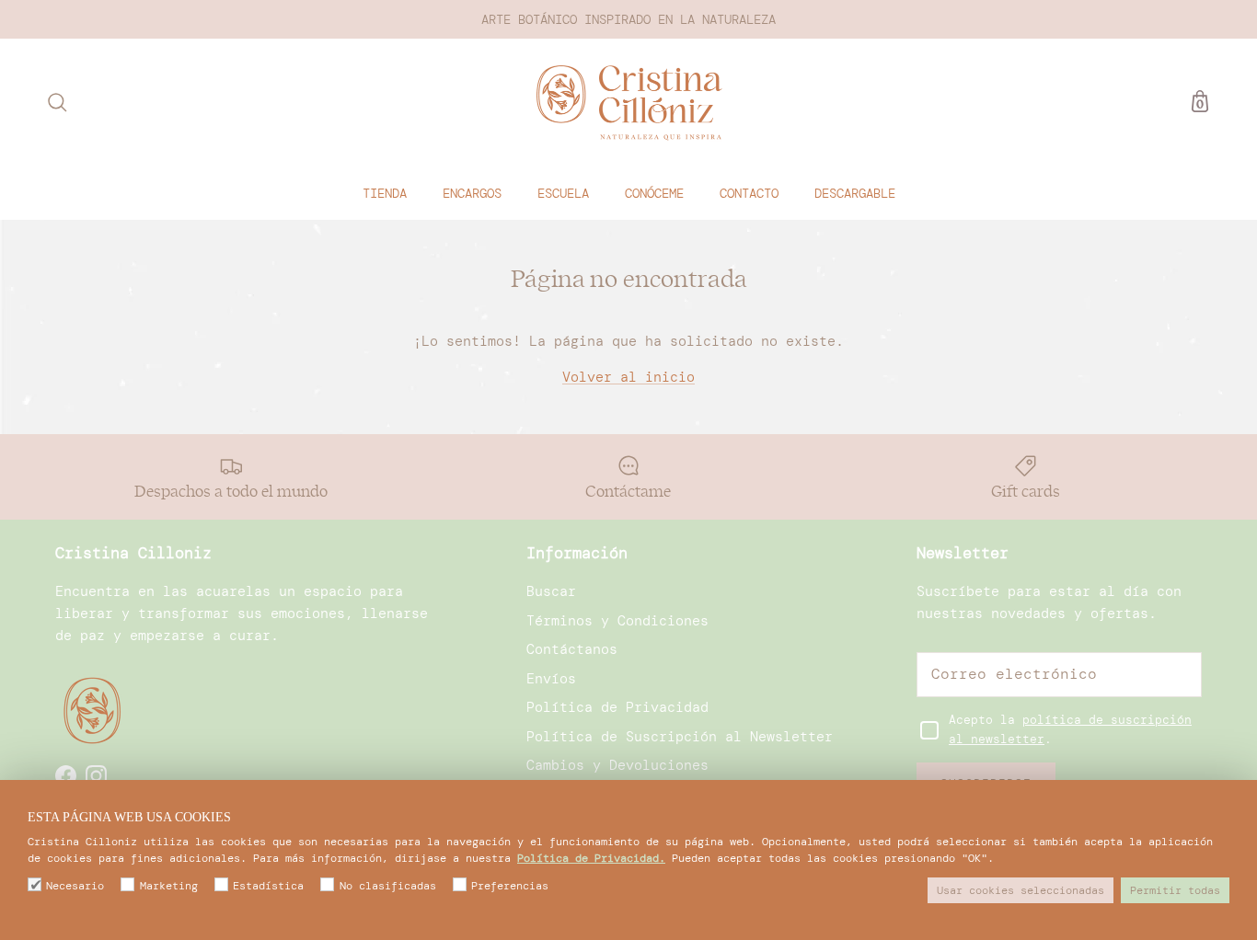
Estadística (268, 885)
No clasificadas (387, 885)
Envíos (551, 679)
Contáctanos (571, 649)
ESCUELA (563, 192)
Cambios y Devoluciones (617, 765)
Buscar (551, 591)
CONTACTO (749, 192)
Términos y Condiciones (617, 621)
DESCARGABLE (854, 192)
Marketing (168, 885)
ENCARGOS (472, 192)
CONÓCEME (654, 192)
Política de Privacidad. (591, 858)
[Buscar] (57, 102)
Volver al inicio (628, 377)
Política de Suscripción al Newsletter (679, 737)
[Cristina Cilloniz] (629, 102)
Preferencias (509, 885)
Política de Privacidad (617, 707)
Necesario (75, 885)
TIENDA (385, 192)
